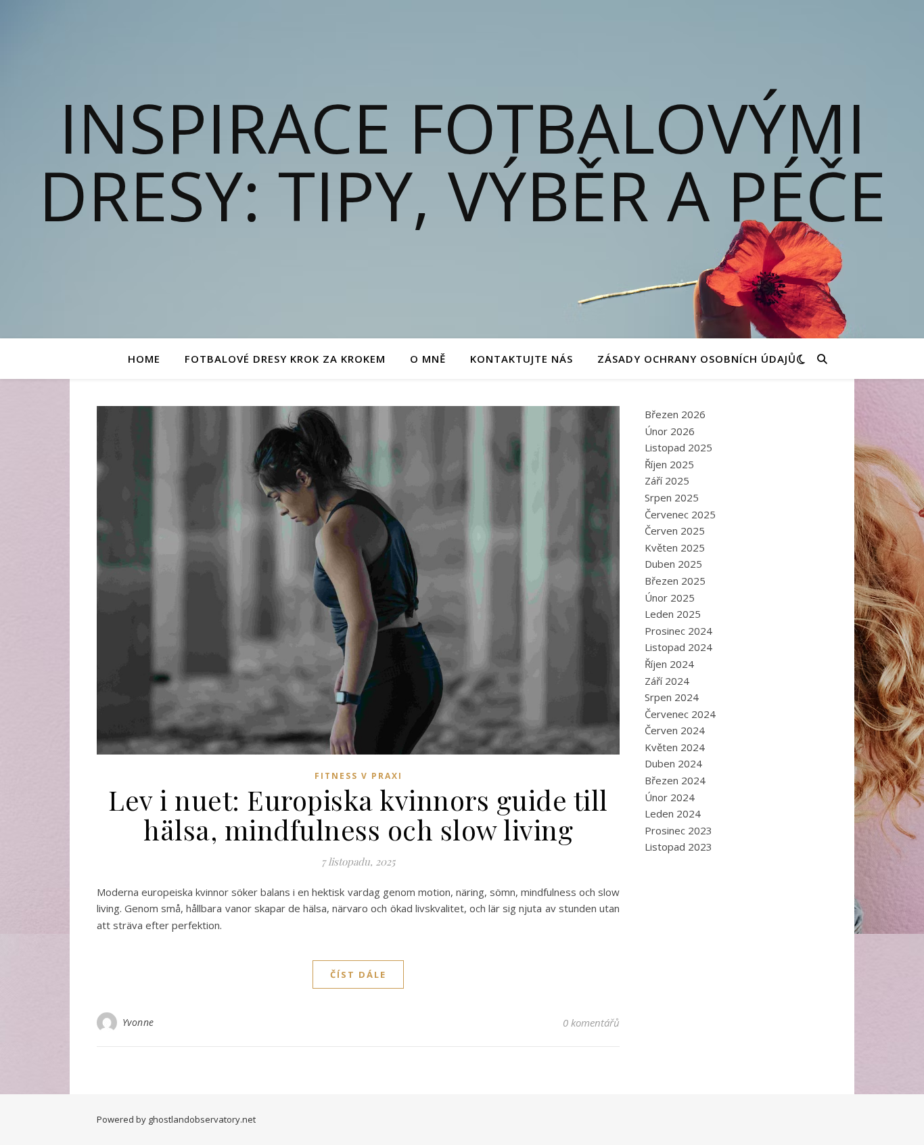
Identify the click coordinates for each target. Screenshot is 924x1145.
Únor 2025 (670, 597)
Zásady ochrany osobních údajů (696, 358)
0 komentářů (591, 1022)
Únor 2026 (670, 431)
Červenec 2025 (680, 514)
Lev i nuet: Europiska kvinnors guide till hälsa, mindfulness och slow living (358, 814)
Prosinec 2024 (678, 630)
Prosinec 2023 (678, 830)
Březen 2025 (675, 580)
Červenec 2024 (680, 714)
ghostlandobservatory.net (202, 1119)
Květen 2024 (675, 747)
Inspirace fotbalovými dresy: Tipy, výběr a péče (462, 161)
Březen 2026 (675, 414)
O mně (428, 358)
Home (144, 358)
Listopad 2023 (678, 846)
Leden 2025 (673, 614)
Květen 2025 (675, 547)
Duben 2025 (673, 563)
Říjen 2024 (669, 664)
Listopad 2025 (678, 447)
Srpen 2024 (672, 697)
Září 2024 (667, 681)
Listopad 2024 (678, 647)
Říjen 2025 (669, 464)
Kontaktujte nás (521, 358)
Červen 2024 (675, 730)
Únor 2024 (670, 797)
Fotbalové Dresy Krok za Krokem (285, 358)
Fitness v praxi (358, 776)
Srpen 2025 (672, 497)
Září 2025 (667, 480)
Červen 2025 (675, 530)
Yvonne (138, 1022)
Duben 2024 (673, 763)
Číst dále (358, 974)
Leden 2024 (673, 813)
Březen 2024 (675, 780)
